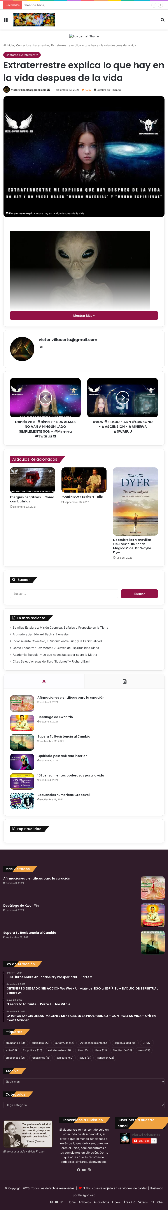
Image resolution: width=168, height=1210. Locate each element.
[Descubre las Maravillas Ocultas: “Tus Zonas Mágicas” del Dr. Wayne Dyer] (135, 501)
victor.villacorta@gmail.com (29, 89)
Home (72, 1202)
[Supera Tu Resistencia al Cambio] (22, 742)
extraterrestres (60, 1050)
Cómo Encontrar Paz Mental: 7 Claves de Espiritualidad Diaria (56, 648)
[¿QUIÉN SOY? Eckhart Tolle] (83, 480)
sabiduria (64, 1057)
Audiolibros (101, 1202)
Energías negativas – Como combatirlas (32, 499)
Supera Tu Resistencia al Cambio (63, 736)
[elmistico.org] (34, 19)
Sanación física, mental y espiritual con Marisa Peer (59, 5)
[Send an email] (48, 89)
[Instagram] (89, 1170)
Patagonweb (86, 1195)
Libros (116, 1202)
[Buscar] (162, 21)
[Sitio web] (41, 347)
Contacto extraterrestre (32, 45)
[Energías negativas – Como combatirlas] (32, 480)
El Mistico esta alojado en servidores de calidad (114, 1188)
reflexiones (41, 1057)
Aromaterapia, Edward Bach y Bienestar (41, 634)
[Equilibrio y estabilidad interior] (22, 762)
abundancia (16, 1042)
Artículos (85, 1202)
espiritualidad (125, 1042)
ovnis (144, 1050)
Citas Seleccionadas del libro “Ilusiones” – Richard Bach (52, 661)
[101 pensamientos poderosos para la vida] (22, 781)
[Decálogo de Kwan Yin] (22, 723)
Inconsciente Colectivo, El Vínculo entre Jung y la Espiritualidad (57, 641)
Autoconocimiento (94, 1042)
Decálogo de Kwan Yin (55, 717)
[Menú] (5, 21)
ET (146, 1042)
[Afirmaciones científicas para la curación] (22, 703)
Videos (143, 1202)
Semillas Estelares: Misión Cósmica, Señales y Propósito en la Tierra (60, 627)
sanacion (105, 1057)
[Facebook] (78, 1170)
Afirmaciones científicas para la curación (70, 697)
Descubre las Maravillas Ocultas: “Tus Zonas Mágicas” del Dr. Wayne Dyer (132, 546)
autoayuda (64, 1042)
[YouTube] (84, 1170)
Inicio (10, 45)
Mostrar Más (83, 315)
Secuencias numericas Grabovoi (63, 795)
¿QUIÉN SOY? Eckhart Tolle (82, 497)
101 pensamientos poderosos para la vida (70, 775)
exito (11, 1050)
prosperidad (16, 1057)
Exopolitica (32, 1050)
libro (83, 1050)
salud (85, 1057)
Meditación (122, 1050)
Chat (160, 1202)
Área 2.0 (129, 1202)
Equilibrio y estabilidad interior (62, 756)
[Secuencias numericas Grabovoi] (22, 801)
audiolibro (40, 1042)
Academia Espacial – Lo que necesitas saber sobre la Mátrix (55, 654)
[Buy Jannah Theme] (84, 36)
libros (101, 1050)
